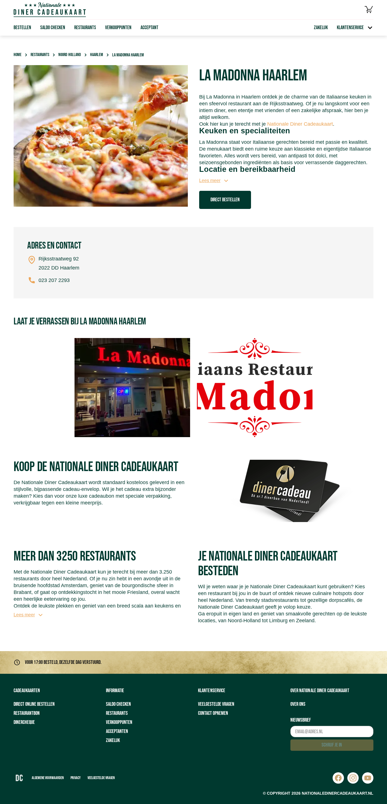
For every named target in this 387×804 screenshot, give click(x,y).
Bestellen (22, 28)
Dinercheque (24, 722)
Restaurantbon (27, 713)
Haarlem (96, 54)
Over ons (297, 704)
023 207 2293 (54, 280)
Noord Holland (69, 54)
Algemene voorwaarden (48, 777)
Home (18, 54)
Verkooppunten (118, 28)
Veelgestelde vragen (216, 704)
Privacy (76, 777)
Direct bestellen (225, 200)
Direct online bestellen (34, 704)
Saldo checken (52, 28)
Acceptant (149, 28)
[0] (368, 9)
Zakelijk (321, 28)
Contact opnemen (213, 713)
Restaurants (85, 28)
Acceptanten (117, 731)
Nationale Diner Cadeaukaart (300, 124)
